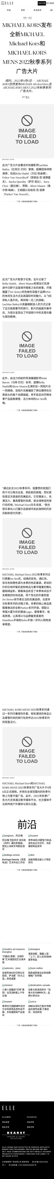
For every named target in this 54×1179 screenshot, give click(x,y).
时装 (9, 10)
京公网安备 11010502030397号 (22, 1165)
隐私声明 (5, 1127)
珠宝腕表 (37, 10)
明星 (23, 10)
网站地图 (5, 1122)
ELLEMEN (6, 1117)
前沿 (27, 826)
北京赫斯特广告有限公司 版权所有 (15, 1162)
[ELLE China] (9, 3)
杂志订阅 (41, 3)
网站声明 (30, 1122)
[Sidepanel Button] (2, 3)
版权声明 (30, 1127)
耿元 (27, 97)
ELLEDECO (32, 1117)
